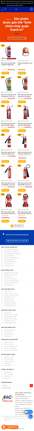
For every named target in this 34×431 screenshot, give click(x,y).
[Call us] (7, 388)
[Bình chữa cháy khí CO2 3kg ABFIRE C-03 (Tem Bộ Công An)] (8, 171)
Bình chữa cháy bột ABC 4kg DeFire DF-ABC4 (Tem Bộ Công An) (25, 95)
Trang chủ (8, 19)
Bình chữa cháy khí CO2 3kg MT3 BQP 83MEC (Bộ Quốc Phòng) (25, 124)
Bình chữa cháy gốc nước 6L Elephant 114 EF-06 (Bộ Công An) (8, 95)
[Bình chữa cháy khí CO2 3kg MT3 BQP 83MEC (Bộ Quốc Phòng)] (25, 112)
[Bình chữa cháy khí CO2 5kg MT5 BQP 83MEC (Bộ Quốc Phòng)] (8, 112)
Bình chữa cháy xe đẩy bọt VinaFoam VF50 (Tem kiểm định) (25, 212)
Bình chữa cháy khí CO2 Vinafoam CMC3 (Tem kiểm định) (8, 153)
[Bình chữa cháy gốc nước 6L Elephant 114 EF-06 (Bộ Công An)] (8, 83)
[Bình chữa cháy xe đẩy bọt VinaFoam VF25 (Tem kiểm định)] (8, 200)
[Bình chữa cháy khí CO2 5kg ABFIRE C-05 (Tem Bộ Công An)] (25, 171)
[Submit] (31, 385)
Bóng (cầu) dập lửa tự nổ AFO (25, 63)
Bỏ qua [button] (25, 5)
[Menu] (16, 9)
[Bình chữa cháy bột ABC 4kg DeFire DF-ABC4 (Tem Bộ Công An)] (25, 83)
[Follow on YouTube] (9, 388)
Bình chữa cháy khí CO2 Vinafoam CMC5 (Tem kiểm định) (25, 153)
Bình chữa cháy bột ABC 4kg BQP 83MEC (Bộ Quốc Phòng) (8, 63)
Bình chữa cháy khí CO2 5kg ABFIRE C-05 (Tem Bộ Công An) (25, 183)
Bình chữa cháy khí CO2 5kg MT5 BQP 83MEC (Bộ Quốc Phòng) (8, 124)
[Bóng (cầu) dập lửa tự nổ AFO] (25, 51)
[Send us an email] (6, 388)
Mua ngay (5, 73)
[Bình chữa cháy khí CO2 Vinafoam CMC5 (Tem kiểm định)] (25, 141)
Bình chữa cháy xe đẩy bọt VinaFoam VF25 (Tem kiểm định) (8, 212)
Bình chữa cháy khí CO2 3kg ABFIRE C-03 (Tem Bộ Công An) (8, 183)
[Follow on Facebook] (2, 388)
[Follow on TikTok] (4, 388)
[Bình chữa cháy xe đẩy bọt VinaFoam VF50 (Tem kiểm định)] (25, 200)
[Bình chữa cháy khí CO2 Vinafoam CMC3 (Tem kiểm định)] (8, 141)
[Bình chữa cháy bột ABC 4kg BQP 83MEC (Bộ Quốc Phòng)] (8, 51)
